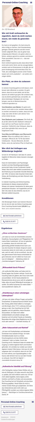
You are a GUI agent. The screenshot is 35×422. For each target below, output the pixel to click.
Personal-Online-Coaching (15, 2)
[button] (31, 2)
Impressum (5, 417)
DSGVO (12, 417)
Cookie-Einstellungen (8, 419)
